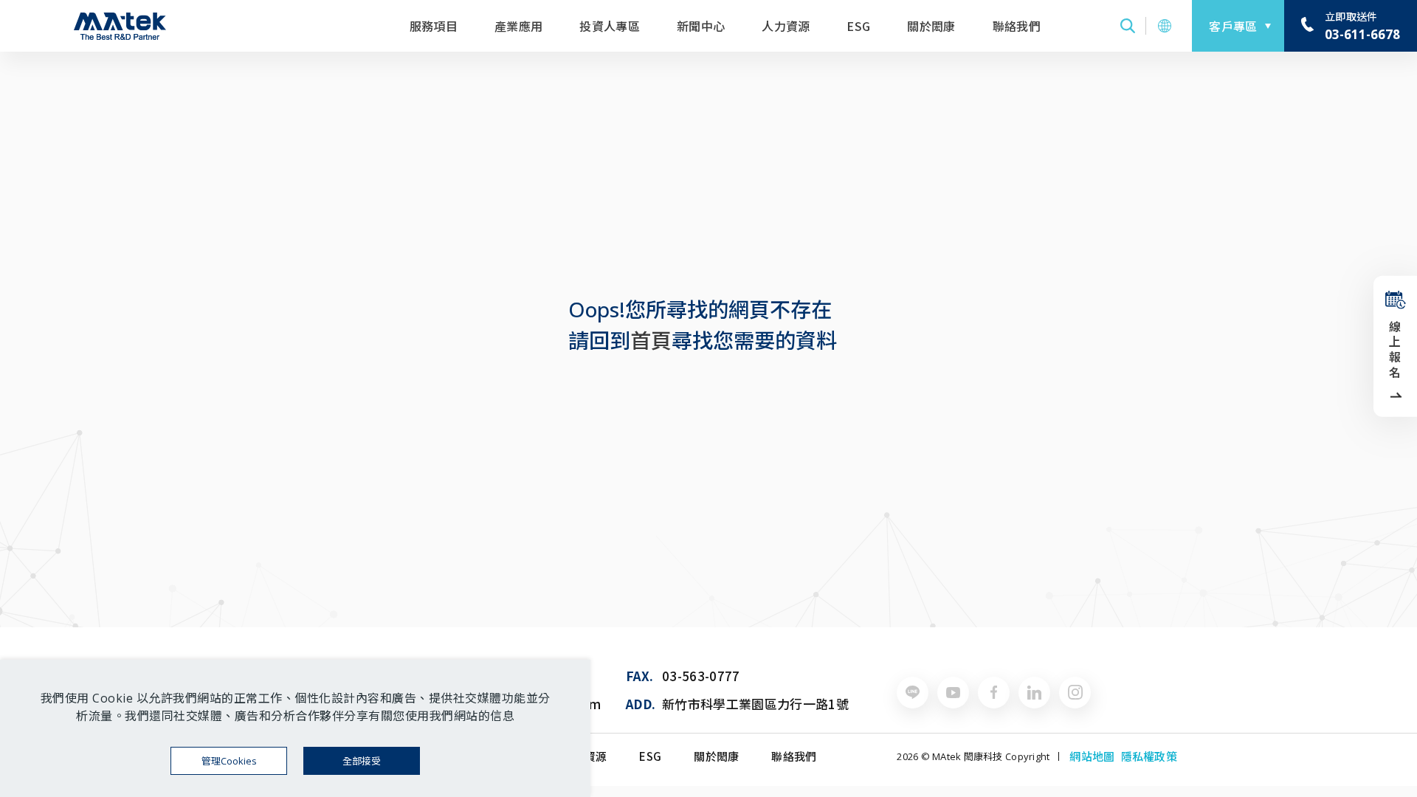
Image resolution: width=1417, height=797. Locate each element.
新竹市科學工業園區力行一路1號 (755, 703)
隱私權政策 (1149, 756)
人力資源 (786, 26)
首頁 (651, 340)
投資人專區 (609, 26)
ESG (858, 26)
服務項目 (434, 26)
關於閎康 (931, 26)
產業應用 (518, 26)
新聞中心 (701, 26)
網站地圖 (1091, 756)
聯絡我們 (1017, 26)
